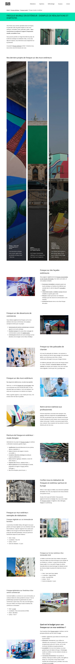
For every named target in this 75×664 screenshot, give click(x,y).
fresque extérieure (17, 46)
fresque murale (54, 631)
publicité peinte (26, 333)
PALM (8, 10)
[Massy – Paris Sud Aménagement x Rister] (16, 161)
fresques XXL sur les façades (24, 385)
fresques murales (25, 442)
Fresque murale (24, 10)
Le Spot (14, 609)
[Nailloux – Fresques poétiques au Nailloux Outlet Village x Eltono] (58, 161)
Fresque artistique (15, 10)
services (42, 415)
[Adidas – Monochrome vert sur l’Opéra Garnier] (37, 161)
